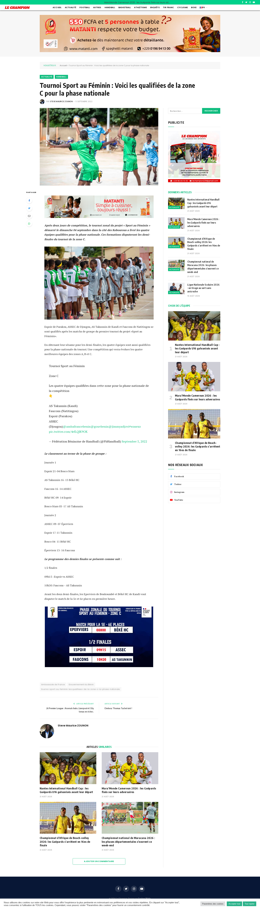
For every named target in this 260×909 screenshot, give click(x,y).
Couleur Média (144, 898)
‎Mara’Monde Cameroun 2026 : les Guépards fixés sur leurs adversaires (138, 2)
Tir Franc (168, 7)
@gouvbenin (99, 426)
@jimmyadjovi (118, 426)
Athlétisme (140, 7)
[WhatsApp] (29, 224)
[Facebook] (29, 200)
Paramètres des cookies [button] (212, 904)
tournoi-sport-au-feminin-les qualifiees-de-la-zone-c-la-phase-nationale (80, 689)
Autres (97, 7)
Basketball (124, 7)
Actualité (70, 7)
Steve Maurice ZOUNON (61, 101)
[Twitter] (29, 208)
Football (84, 7)
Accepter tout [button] (234, 904)
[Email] (29, 216)
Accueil (57, 7)
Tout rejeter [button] (249, 904)
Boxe (194, 7)
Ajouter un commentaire (99, 861)
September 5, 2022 (134, 441)
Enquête (155, 7)
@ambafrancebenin (77, 426)
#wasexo (135, 426)
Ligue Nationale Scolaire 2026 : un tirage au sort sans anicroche (203, 288)
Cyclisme (182, 7)
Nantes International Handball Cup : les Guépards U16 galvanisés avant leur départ (67, 790)
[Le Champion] (17, 8)
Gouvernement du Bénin (81, 684)
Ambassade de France (53, 684)
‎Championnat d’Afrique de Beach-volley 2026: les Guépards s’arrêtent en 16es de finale (65, 841)
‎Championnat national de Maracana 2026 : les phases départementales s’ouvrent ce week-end (128, 841)
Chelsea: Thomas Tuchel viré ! (118, 708)
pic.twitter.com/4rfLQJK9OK (68, 432)
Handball (110, 7)
